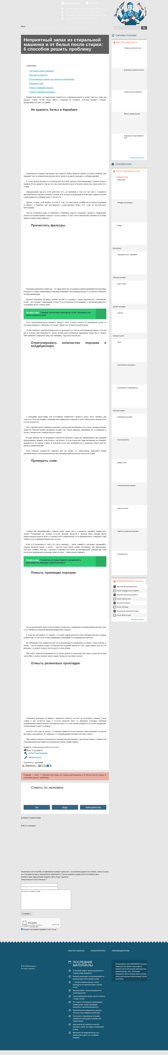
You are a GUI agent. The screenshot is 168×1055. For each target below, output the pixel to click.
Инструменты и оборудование (127, 388)
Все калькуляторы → (138, 619)
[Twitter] (45, 765)
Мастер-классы (76, 951)
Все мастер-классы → (138, 158)
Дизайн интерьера (119, 307)
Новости (120, 313)
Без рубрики (117, 248)
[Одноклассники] (42, 765)
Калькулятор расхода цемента (127, 595)
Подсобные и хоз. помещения (127, 255)
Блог (37, 775)
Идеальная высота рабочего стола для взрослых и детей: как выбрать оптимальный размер (88, 1026)
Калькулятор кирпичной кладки (128, 611)
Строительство (122, 554)
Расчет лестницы (122, 607)
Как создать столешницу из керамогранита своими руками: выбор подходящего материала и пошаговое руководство (87, 1004)
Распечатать (36, 757)
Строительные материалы (126, 365)
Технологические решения (126, 485)
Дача (119, 342)
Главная (27, 775)
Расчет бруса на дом (124, 615)
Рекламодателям (72, 3)
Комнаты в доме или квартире (127, 531)
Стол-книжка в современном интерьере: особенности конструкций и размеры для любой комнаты (87, 1018)
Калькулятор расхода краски (127, 587)
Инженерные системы (124, 417)
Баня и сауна (121, 284)
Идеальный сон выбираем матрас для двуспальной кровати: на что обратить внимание (86, 1035)
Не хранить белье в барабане (41, 71)
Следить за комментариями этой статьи (39, 929)
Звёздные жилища (119, 277)
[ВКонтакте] (39, 765)
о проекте (93, 3)
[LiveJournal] (50, 765)
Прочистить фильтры (38, 75)
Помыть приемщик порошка (41, 88)
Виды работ (121, 180)
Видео (119, 225)
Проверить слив (36, 83)
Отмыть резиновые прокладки (42, 92)
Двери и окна (122, 463)
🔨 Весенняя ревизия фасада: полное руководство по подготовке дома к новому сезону (87, 984)
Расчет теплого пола (124, 599)
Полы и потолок (122, 508)
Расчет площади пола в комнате (128, 591)
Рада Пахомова (41, 753)
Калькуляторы (98, 951)
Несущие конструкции (124, 203)
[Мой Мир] (47, 765)
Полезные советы (119, 411)
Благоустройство (123, 440)
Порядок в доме (118, 336)
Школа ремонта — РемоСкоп (36, 12)
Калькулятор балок (123, 603)
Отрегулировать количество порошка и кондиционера (51, 79)
